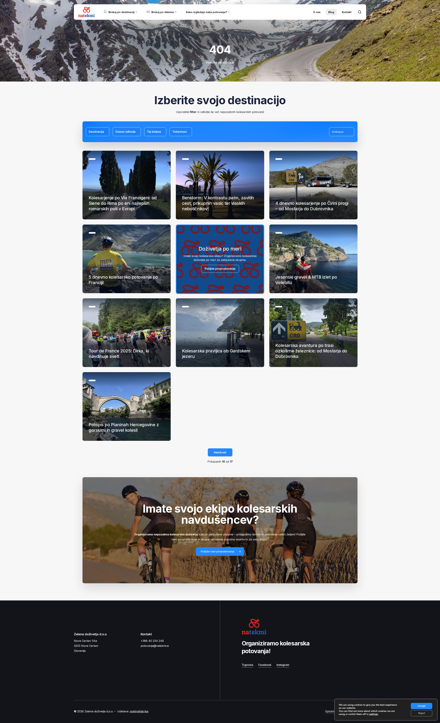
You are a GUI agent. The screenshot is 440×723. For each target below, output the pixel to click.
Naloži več (220, 452)
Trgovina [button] (247, 665)
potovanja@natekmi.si (155, 645)
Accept (421, 706)
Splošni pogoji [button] (334, 711)
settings (373, 714)
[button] (220, 551)
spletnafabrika (139, 711)
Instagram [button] (283, 665)
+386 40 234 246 (152, 640)
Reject (421, 713)
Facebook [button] (264, 665)
